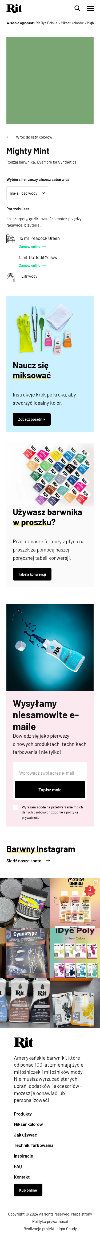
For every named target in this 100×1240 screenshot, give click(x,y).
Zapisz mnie (50, 789)
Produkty (23, 1113)
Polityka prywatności (50, 1221)
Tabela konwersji (32, 574)
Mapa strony (81, 1214)
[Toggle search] (77, 8)
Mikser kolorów (28, 1124)
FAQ (18, 1166)
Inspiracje (23, 1155)
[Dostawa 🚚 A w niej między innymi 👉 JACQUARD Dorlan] (25, 903)
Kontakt (22, 1176)
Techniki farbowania (34, 1145)
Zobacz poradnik (31, 419)
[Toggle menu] (90, 8)
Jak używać (25, 1134)
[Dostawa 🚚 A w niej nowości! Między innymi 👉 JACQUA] (25, 953)
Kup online (28, 1190)
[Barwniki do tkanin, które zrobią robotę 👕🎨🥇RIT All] (25, 1003)
